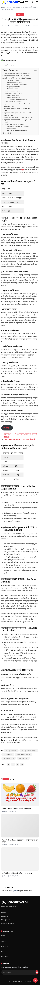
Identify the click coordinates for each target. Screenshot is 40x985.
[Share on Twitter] (8, 764)
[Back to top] (35, 980)
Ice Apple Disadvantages (29, 750)
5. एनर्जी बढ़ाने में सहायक (12, 89)
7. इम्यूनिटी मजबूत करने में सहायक (14, 93)
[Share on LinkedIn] (17, 764)
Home (3, 7)
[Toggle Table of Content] (34, 70)
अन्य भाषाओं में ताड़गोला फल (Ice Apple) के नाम (16, 76)
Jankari (3, 941)
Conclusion (8, 133)
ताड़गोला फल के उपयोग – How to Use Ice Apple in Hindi (18, 109)
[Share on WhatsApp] (22, 764)
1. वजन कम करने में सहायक (13, 80)
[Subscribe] (37, 972)
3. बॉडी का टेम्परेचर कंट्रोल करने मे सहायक (17, 84)
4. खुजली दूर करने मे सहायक (13, 86)
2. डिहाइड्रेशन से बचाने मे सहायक (14, 82)
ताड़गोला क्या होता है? (11, 128)
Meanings (4, 946)
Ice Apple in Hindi (9, 758)
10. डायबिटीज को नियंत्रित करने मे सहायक (17, 99)
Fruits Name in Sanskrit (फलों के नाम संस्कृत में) (19, 439)
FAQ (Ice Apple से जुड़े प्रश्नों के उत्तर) (14, 124)
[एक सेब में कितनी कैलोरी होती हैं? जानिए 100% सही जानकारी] (20, 859)
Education (4, 957)
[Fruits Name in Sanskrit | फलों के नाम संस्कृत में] (20, 794)
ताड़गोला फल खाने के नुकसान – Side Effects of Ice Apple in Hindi (18, 114)
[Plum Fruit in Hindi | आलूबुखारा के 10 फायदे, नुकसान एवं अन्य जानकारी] (20, 825)
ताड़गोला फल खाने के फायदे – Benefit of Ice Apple (18, 78)
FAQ (2, 951)
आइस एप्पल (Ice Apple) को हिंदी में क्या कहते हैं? (18, 126)
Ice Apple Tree (23, 758)
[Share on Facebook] (13, 764)
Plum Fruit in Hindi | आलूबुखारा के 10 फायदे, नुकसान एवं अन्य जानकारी (20, 841)
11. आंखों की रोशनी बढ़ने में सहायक (14, 101)
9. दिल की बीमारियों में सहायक (13, 97)
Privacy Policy (5, 920)
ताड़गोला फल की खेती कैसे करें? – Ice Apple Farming (18, 117)
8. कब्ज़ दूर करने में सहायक (13, 95)
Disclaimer (4, 916)
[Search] (32, 2)
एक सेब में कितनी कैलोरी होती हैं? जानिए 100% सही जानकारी (17, 873)
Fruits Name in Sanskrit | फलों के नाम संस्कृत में (16, 809)
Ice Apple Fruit (8, 754)
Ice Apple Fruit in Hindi (23, 754)
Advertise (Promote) (7, 923)
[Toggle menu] (37, 2)
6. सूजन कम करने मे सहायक (13, 91)
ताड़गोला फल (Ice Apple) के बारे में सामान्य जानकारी (17, 73)
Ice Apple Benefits (11, 750)
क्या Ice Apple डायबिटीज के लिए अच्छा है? (17, 131)
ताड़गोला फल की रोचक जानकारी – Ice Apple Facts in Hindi (18, 121)
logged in (14, 891)
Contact (3, 912)
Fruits (9, 7)
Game (3, 936)
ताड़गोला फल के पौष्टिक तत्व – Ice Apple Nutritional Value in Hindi (18, 105)
